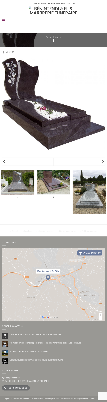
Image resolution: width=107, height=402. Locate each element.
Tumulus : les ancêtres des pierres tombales (29, 351)
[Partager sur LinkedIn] (13, 52)
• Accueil (14, 231)
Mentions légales (96, 398)
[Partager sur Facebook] (3, 52)
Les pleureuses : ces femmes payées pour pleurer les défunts (36, 359)
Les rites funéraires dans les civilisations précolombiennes (35, 334)
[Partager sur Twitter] (7, 52)
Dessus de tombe (53, 37)
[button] (3, 19)
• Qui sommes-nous (67, 231)
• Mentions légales (44, 231)
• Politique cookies (88, 231)
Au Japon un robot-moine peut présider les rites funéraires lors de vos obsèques (45, 342)
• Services (27, 231)
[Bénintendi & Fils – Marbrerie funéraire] (53, 20)
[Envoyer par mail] (10, 52)
